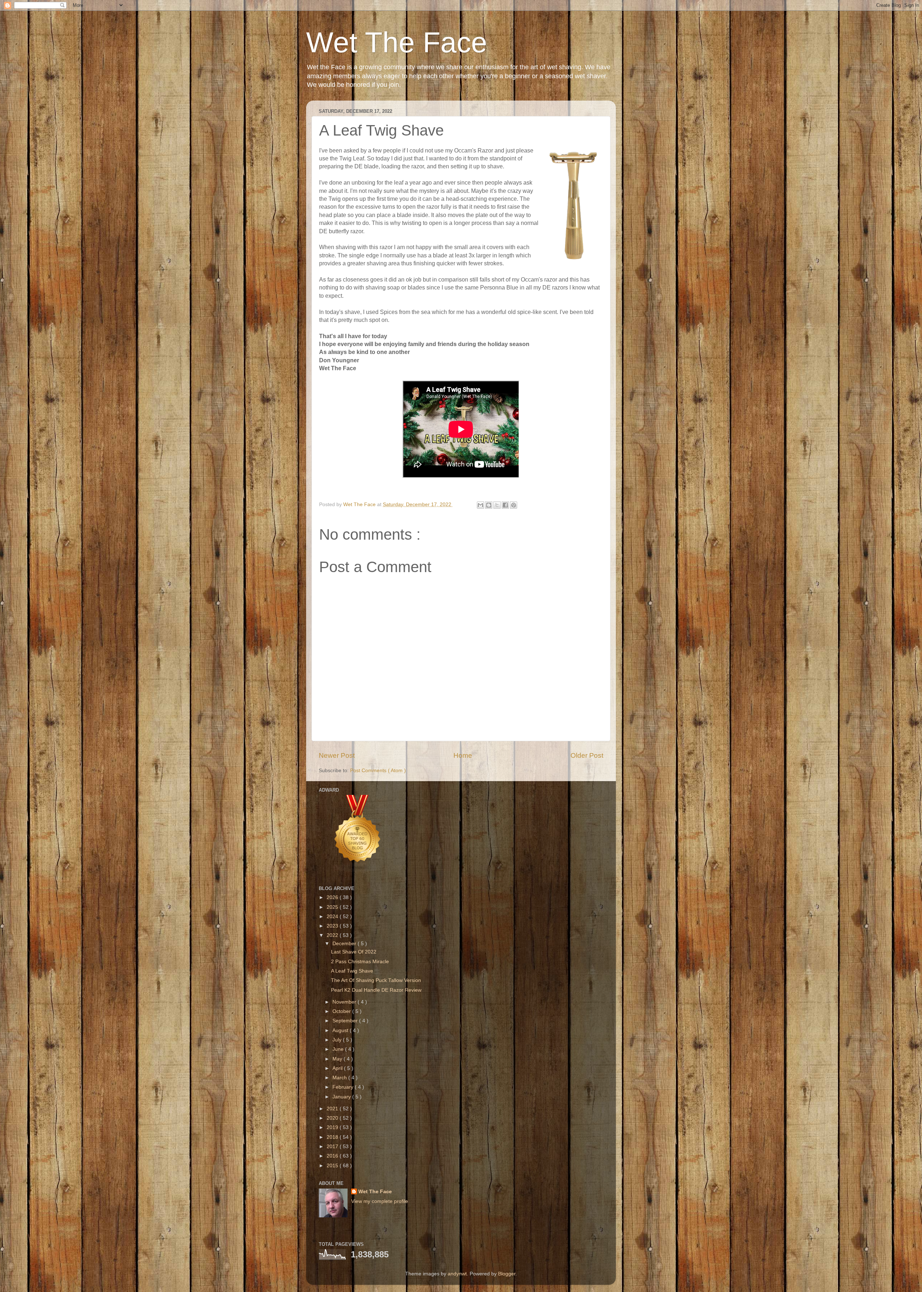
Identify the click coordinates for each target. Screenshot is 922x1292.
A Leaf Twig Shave (352, 971)
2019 (333, 1127)
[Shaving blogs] (358, 871)
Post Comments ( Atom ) (378, 770)
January (342, 1096)
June (338, 1049)
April (338, 1068)
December (345, 943)
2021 (333, 1108)
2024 (333, 916)
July (337, 1040)
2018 (333, 1137)
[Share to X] (497, 505)
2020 (333, 1118)
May (338, 1059)
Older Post (586, 755)
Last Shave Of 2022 (353, 952)
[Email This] (480, 505)
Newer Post (337, 755)
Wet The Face (396, 42)
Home (462, 755)
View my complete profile (379, 1201)
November (345, 1002)
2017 (333, 1146)
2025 (333, 907)
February (343, 1087)
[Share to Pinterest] (513, 505)
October (342, 1011)
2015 (333, 1165)
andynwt (457, 1273)
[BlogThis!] (488, 505)
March (340, 1077)
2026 (333, 897)
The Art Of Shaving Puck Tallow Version (376, 980)
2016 (333, 1156)
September (345, 1020)
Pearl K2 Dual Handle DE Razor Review (376, 990)
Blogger (506, 1273)
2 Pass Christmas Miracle (360, 961)
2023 (333, 926)
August (341, 1030)
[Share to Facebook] (505, 505)
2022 (333, 935)
